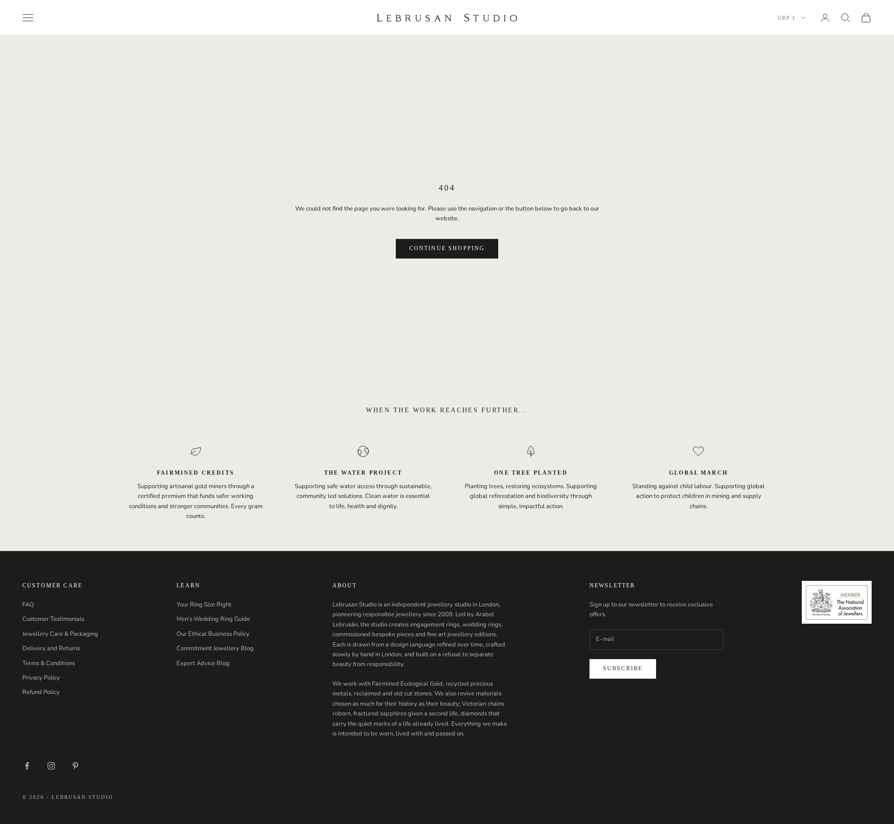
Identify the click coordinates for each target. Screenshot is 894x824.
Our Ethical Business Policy (213, 634)
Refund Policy (41, 692)
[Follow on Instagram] (51, 765)
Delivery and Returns (51, 648)
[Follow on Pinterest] (75, 765)
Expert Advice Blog (203, 663)
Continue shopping (447, 248)
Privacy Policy (41, 678)
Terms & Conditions (48, 663)
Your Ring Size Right (203, 604)
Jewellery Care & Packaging (60, 634)
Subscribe (623, 668)
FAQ (28, 604)
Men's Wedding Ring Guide (213, 619)
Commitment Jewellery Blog (215, 648)
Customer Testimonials (53, 619)
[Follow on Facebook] (27, 765)
